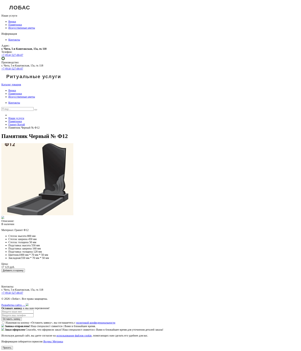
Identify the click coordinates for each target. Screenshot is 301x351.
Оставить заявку (11, 319)
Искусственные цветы (21, 27)
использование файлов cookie (74, 335)
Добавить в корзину (13, 270)
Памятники (15, 24)
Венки (12, 21)
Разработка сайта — (13, 305)
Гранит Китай (16, 124)
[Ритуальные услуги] (33, 81)
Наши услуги (16, 118)
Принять (7, 347)
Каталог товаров (11, 84)
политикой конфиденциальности (95, 322)
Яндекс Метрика (53, 341)
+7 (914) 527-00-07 (12, 55)
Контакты (14, 39)
